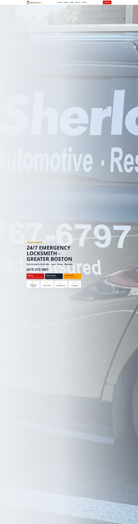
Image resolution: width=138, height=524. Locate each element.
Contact (84, 2)
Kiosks (72, 2)
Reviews (66, 2)
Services (60, 2)
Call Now (107, 2)
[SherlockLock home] (34, 2)
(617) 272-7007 (38, 269)
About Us (78, 2)
